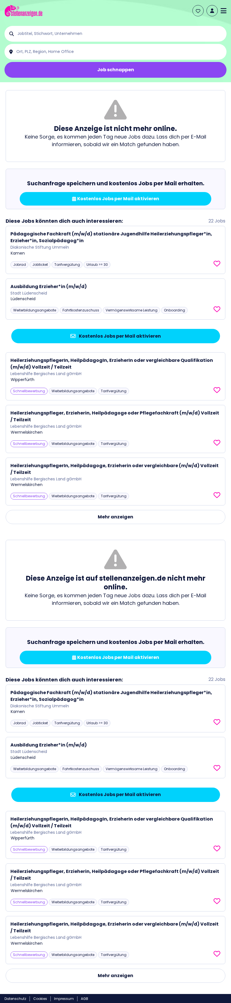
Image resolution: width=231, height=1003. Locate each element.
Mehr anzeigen (115, 517)
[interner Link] (24, 11)
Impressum (64, 998)
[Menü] (223, 10)
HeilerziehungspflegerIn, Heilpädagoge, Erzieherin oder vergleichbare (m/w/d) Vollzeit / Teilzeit (114, 469)
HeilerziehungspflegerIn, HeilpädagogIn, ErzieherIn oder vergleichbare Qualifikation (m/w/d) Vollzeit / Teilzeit (111, 363)
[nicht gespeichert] (217, 263)
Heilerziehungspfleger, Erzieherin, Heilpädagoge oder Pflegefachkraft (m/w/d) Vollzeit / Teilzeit (114, 416)
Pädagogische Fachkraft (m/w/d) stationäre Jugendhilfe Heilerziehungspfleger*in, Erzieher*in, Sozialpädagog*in (111, 237)
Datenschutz (15, 998)
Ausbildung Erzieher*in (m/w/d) (48, 286)
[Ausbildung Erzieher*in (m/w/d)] (115, 299)
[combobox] (120, 34)
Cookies (40, 998)
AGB (84, 998)
